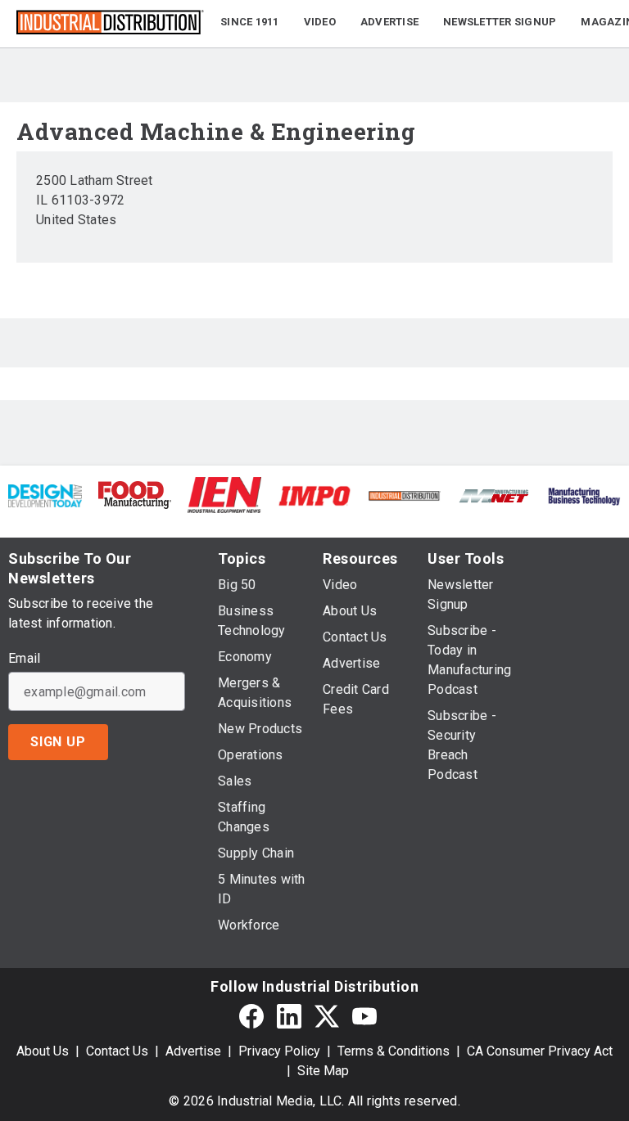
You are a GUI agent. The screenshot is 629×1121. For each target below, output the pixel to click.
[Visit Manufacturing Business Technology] (584, 494)
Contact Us (117, 1051)
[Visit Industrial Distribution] (404, 494)
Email (24, 658)
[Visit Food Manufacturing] (135, 494)
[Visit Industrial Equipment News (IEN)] (224, 494)
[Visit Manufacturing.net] (495, 494)
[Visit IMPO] (314, 494)
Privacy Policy (279, 1051)
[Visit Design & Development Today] (45, 494)
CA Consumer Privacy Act (540, 1051)
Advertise (193, 1051)
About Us (42, 1051)
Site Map (323, 1070)
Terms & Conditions (393, 1051)
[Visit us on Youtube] (364, 1016)
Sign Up (58, 742)
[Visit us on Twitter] (326, 1016)
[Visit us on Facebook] (251, 1016)
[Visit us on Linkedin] (289, 1016)
